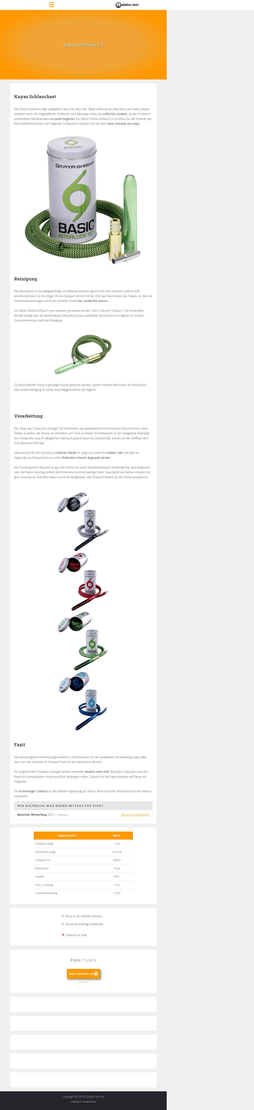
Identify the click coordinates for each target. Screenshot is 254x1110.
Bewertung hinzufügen (135, 814)
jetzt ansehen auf (82, 973)
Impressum (76, 1101)
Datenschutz (89, 1101)
